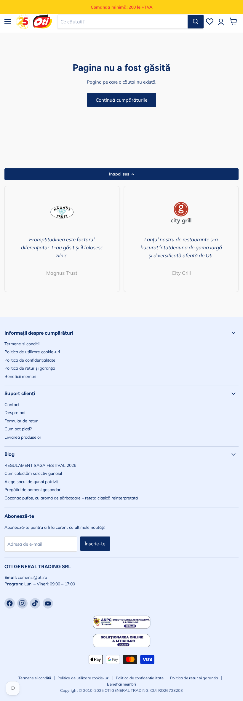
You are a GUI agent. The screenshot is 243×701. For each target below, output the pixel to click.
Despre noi (14, 412)
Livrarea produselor (22, 437)
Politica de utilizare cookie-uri (32, 352)
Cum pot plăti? (18, 429)
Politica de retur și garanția (29, 368)
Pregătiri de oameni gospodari (32, 489)
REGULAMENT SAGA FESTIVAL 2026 (40, 465)
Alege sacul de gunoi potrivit (31, 481)
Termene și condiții (21, 343)
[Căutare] (196, 21)
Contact (12, 404)
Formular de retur (21, 421)
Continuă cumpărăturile (122, 100)
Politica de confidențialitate (29, 360)
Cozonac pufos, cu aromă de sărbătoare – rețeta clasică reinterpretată (71, 498)
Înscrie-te (95, 544)
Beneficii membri (20, 376)
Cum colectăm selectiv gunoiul (33, 473)
